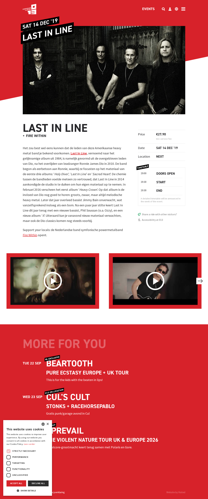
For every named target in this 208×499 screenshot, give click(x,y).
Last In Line (79, 153)
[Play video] (52, 281)
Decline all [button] (38, 483)
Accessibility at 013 (152, 219)
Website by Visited (175, 492)
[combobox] (43, 424)
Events (148, 9)
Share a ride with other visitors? (159, 214)
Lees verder (29, 444)
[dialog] (27, 458)
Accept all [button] (16, 483)
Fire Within (30, 235)
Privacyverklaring (56, 492)
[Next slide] (200, 281)
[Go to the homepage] (34, 9)
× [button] (47, 424)
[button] (27, 491)
